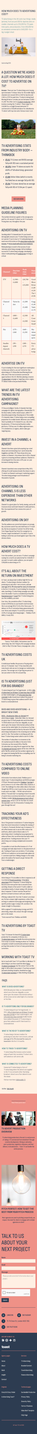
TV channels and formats (9, 749)
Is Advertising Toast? (8, 1397)
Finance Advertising (27, 1375)
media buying (22, 254)
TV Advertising (25, 1361)
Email (3, 1265)
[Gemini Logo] (10, 1340)
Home (3, 1361)
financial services (7, 596)
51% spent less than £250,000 (13, 1017)
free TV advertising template (16, 971)
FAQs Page (24, 1415)
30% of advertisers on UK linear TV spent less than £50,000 (18, 691)
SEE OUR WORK (18, 199)
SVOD (12, 718)
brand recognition (15, 880)
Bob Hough (10, 1089)
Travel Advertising (26, 1370)
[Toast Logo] (16, 1347)
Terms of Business (27, 1406)
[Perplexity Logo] (14, 1340)
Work (3, 1370)
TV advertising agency (8, 939)
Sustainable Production (28, 1392)
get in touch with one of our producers (21, 244)
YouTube (30, 782)
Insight (4, 1375)
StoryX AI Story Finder (8, 1392)
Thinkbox (23, 782)
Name (4, 1257)
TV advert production (24, 102)
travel (16, 596)
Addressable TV (21, 1080)
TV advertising (6, 379)
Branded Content (26, 1366)
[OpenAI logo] (6, 1340)
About (3, 1366)
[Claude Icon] (3, 1340)
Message (5, 1272)
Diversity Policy (26, 1401)
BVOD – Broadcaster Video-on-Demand (14, 716)
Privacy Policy (25, 1397)
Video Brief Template (27, 1410)
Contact (4, 1379)
